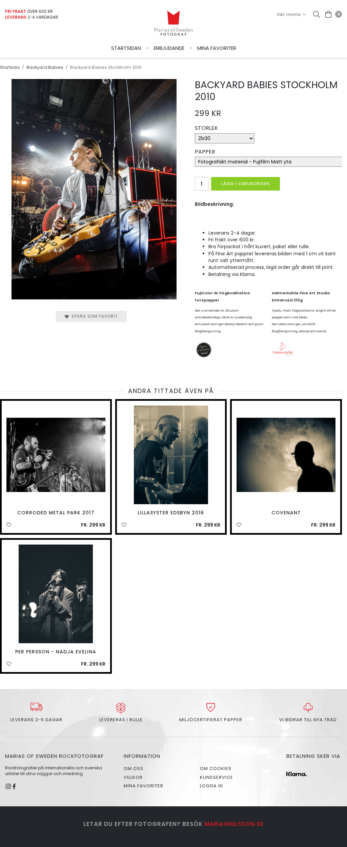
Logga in (211, 786)
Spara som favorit (93, 316)
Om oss (133, 768)
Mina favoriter (216, 48)
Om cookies (215, 768)
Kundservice (216, 777)
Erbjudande (169, 48)
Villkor (133, 777)
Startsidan (126, 48)
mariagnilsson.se (234, 824)
